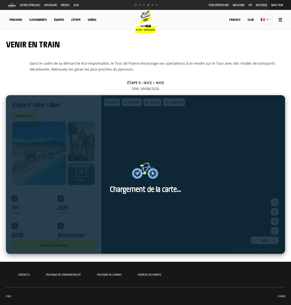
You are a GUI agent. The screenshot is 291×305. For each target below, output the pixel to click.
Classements (38, 19)
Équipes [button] (59, 19)
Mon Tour (277, 5)
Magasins (238, 5)
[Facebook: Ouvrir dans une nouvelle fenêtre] (144, 5)
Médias (65, 5)
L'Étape (76, 19)
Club (251, 19)
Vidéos (92, 19)
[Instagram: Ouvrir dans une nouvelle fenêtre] (136, 5)
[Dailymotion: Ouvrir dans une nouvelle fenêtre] (148, 5)
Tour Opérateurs (218, 5)
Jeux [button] (76, 5)
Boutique (261, 5)
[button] (266, 19)
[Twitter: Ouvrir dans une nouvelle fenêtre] (140, 5)
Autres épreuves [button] (30, 5)
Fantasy (235, 19)
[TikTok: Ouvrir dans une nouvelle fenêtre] (152, 5)
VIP (250, 5)
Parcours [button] (16, 19)
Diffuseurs (50, 5)
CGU (8, 296)
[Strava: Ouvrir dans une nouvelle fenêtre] (156, 5)
